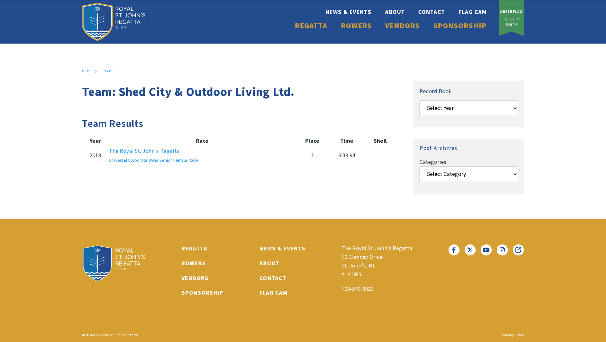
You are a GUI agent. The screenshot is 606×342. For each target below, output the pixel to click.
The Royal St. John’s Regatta (153, 155)
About (395, 12)
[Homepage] (113, 22)
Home (87, 71)
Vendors (402, 26)
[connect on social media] (454, 249)
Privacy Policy (513, 335)
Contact (431, 12)
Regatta (311, 26)
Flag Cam (473, 12)
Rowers (356, 26)
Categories (432, 162)
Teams (108, 71)
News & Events (348, 12)
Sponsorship (460, 26)
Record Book (435, 91)
